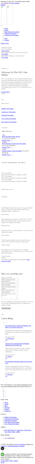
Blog (5, 38)
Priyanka (10, 374)
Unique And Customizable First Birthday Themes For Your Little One (17, 344)
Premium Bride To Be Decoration (12, 151)
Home (6, 28)
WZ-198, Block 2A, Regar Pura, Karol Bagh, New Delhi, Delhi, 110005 (17, 431)
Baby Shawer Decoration (11, 32)
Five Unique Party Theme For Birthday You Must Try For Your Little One (18, 326)
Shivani (9, 356)
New (3, 135)
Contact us (7, 411)
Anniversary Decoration (11, 35)
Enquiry (6, 409)
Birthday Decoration (10, 33)
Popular (4, 142)
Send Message (6, 308)
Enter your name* (6, 277)
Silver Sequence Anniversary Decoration (14, 143)
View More (4, 54)
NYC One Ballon (20, 444)
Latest (4, 149)
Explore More (5, 92)
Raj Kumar (10, 338)
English (3, 5)
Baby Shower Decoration (8, 122)
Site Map (7, 407)
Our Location (15, 3)
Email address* (5, 281)
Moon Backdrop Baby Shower (11, 136)
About (6, 30)
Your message (5, 292)
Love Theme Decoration (8, 118)
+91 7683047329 (6, 3)
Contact (6, 40)
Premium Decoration (7, 115)
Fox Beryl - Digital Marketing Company (13, 446)
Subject (3, 288)
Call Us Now (5, 51)
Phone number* (6, 285)
